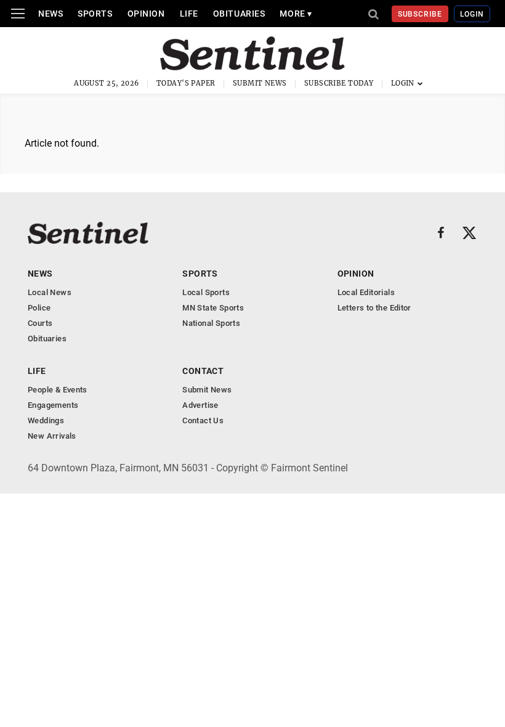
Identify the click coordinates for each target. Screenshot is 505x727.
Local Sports (206, 292)
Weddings (46, 420)
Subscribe (420, 14)
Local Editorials (366, 292)
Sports (95, 13)
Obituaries (239, 13)
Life (189, 13)
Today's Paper (186, 83)
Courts (40, 323)
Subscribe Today (339, 83)
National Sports (211, 323)
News (50, 13)
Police (39, 307)
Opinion (146, 13)
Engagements (53, 405)
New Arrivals (52, 436)
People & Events (57, 389)
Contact (203, 371)
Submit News (260, 83)
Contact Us (203, 420)
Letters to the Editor (374, 307)
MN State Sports (213, 307)
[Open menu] (18, 13)
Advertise (200, 405)
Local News (49, 292)
